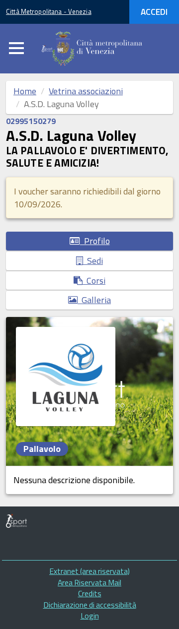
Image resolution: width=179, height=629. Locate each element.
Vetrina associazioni (86, 91)
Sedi (93, 260)
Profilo (95, 241)
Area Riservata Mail (89, 582)
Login (90, 616)
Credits (89, 593)
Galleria (94, 300)
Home (24, 91)
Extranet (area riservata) (89, 571)
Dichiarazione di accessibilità (89, 605)
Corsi (94, 280)
